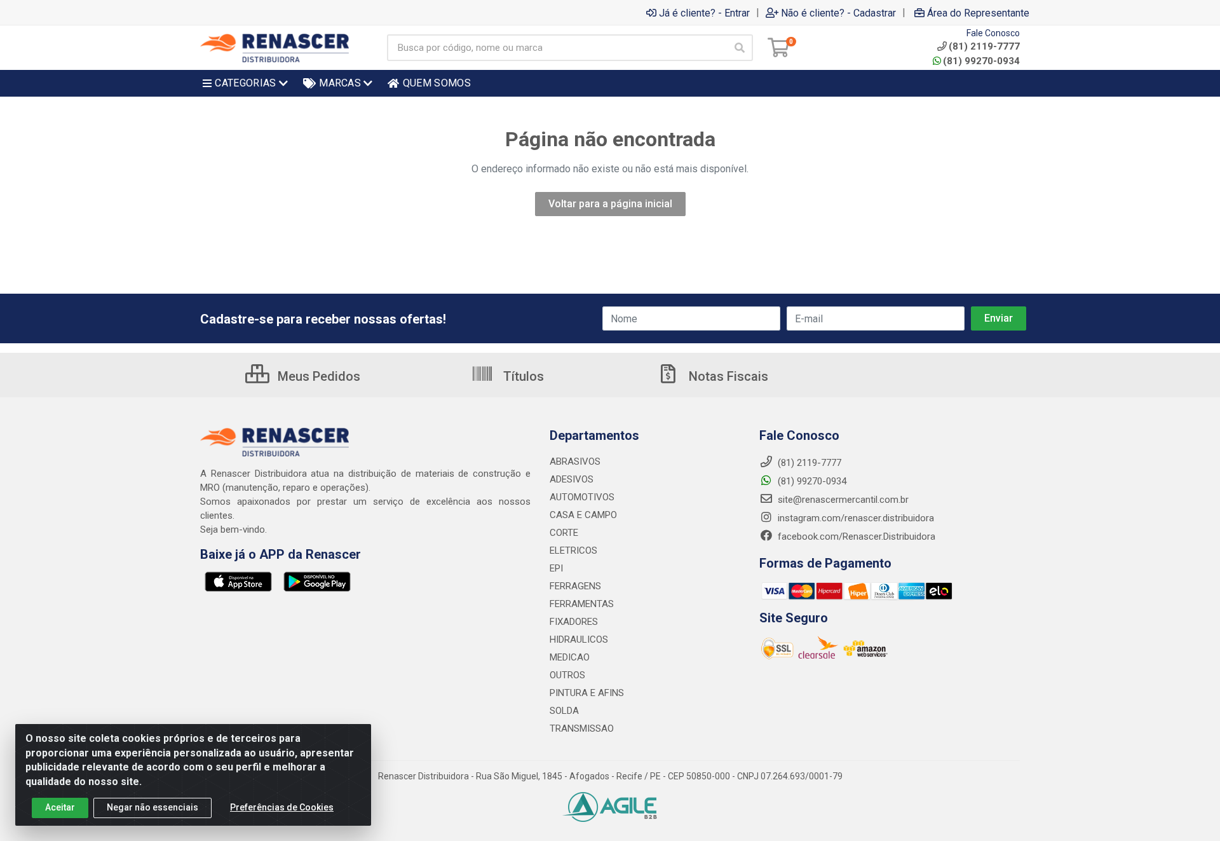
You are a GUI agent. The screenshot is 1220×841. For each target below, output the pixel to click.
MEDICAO (570, 657)
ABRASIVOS (575, 461)
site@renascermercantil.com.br (843, 499)
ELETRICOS (573, 550)
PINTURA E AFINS (587, 693)
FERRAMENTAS (582, 604)
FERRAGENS (575, 586)
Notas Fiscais (727, 376)
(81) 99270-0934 (981, 61)
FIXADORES (574, 621)
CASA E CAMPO (583, 515)
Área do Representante (978, 13)
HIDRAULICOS (579, 639)
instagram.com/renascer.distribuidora (854, 518)
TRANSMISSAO (582, 728)
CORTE (564, 532)
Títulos (522, 376)
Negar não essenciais (152, 807)
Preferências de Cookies (282, 807)
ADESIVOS (571, 479)
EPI (556, 568)
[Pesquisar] (739, 47)
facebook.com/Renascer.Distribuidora (855, 536)
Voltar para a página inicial (610, 204)
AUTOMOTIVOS (582, 497)
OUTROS (567, 675)
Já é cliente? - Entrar (704, 13)
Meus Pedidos (317, 376)
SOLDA (564, 710)
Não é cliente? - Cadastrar (838, 13)
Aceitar (60, 807)
